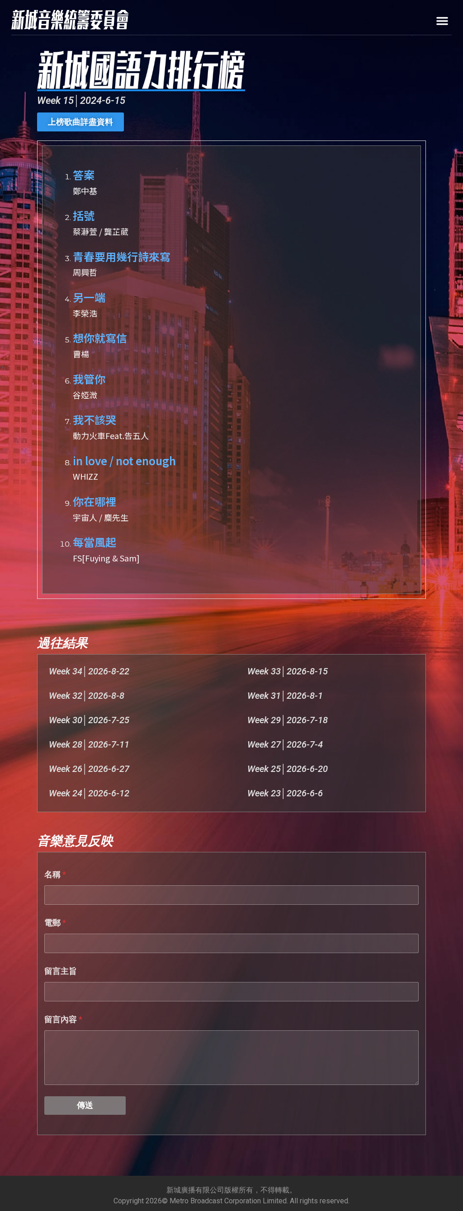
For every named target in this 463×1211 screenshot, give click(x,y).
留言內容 (63, 1019)
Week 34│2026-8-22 (89, 671)
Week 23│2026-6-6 (285, 793)
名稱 (55, 874)
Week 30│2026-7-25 (89, 720)
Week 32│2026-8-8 (86, 695)
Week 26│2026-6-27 (89, 768)
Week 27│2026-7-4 (285, 744)
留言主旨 (60, 971)
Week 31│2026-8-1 (285, 695)
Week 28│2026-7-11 (89, 744)
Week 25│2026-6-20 (287, 768)
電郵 (55, 922)
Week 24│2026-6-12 (89, 793)
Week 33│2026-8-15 (287, 671)
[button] (442, 20)
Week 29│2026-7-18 (287, 720)
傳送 (85, 1105)
